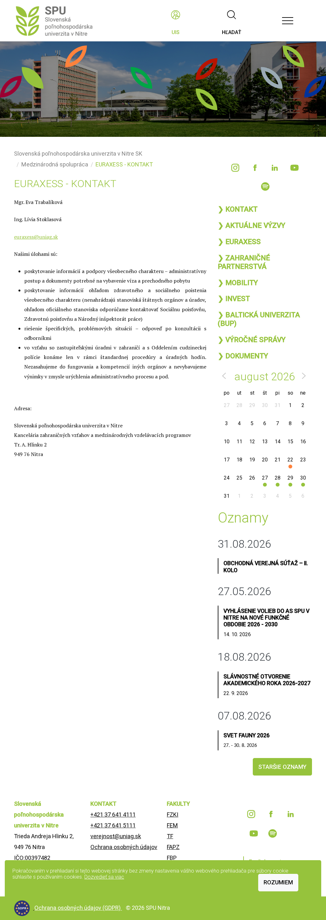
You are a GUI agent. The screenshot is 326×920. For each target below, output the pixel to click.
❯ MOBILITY (238, 282)
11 (239, 442)
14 (277, 442)
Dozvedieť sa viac (104, 877)
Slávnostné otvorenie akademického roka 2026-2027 (266, 679)
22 (290, 460)
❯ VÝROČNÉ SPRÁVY (252, 339)
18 (239, 460)
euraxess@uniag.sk (36, 236)
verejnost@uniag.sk (115, 836)
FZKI (172, 814)
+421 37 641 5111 (113, 825)
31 (277, 405)
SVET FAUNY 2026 (246, 735)
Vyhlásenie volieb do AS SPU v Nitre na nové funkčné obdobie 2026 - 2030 (266, 618)
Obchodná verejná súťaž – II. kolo (265, 566)
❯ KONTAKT (238, 209)
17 (227, 460)
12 (252, 442)
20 (265, 460)
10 (227, 442)
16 (303, 442)
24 (227, 478)
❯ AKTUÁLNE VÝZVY (251, 225)
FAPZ (173, 847)
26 (252, 478)
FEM (172, 825)
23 (303, 460)
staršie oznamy (282, 766)
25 (239, 478)
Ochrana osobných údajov (123, 847)
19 (252, 460)
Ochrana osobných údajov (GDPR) (78, 907)
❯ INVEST (234, 298)
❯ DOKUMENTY (243, 356)
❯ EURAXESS (239, 241)
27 (227, 405)
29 (252, 405)
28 (239, 405)
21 (277, 460)
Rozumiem (278, 882)
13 (265, 442)
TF (170, 836)
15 (290, 442)
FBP (172, 857)
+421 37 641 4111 (113, 814)
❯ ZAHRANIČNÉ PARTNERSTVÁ (244, 262)
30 (265, 405)
